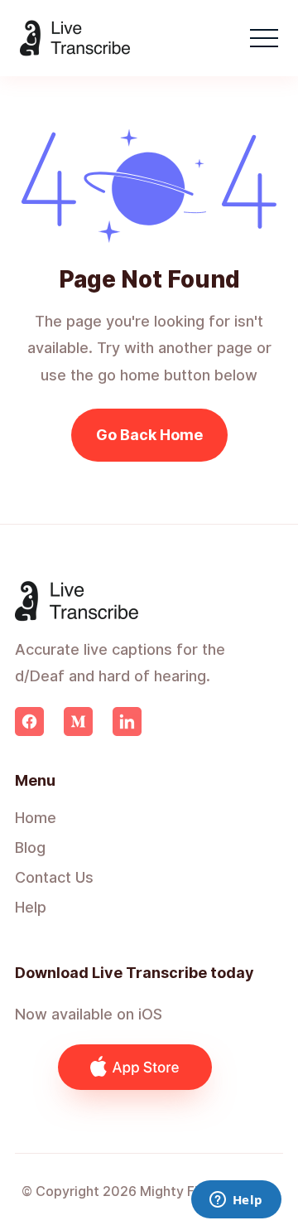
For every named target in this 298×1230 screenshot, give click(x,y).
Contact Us (54, 877)
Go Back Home (149, 434)
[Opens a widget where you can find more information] (235, 1201)
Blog (30, 847)
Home (35, 817)
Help (30, 907)
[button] (264, 38)
